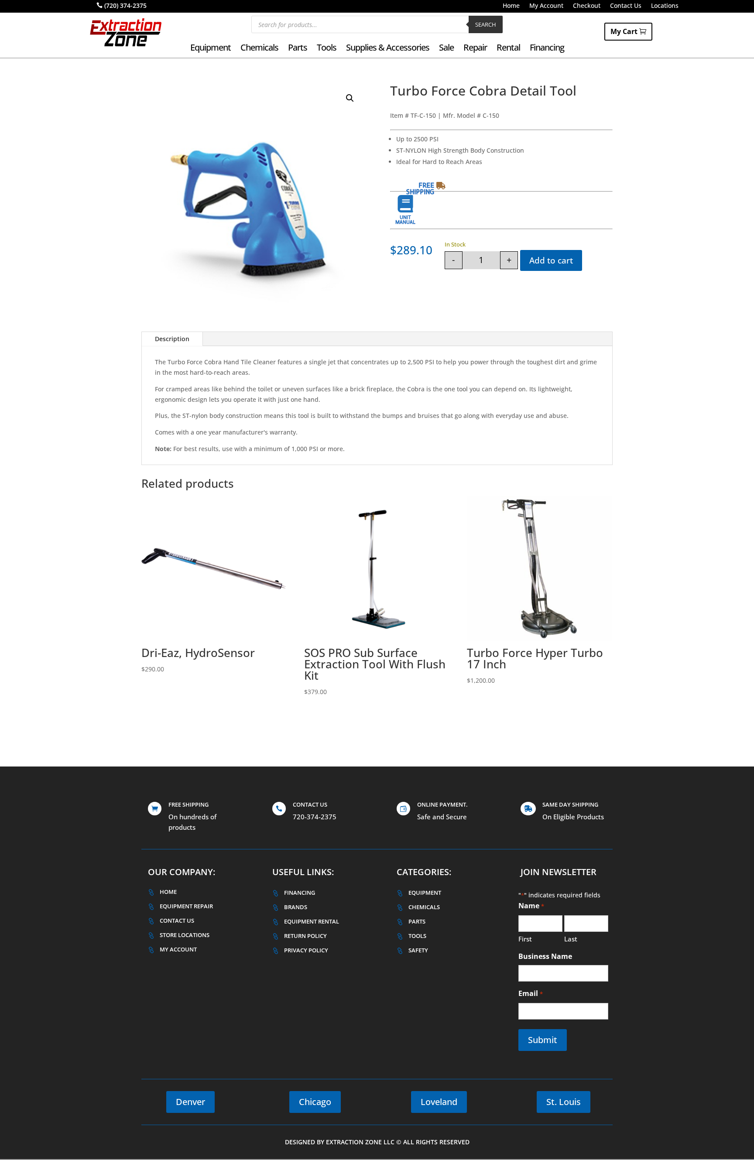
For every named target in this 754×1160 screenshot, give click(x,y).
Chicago (315, 1102)
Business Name (545, 956)
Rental (508, 48)
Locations (665, 6)
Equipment (210, 48)
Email (530, 993)
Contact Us (625, 6)
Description (172, 339)
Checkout (586, 6)
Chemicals (259, 48)
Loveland (439, 1102)
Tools (326, 48)
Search (485, 24)
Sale (446, 48)
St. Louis (563, 1102)
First (525, 938)
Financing (547, 48)
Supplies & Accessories (387, 48)
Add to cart (551, 260)
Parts (297, 48)
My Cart (623, 31)
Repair (475, 48)
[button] (350, 98)
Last (570, 938)
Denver (190, 1102)
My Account (546, 6)
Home (511, 6)
